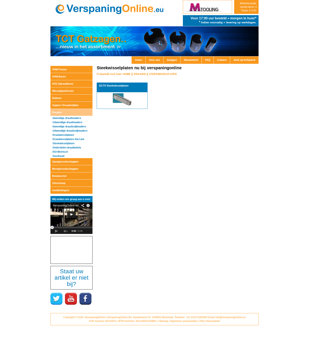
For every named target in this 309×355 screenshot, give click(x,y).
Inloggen (172, 60)
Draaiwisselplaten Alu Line (68, 139)
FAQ (207, 60)
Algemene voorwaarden (184, 321)
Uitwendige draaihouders (67, 122)
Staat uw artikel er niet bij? (71, 277)
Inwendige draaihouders (67, 118)
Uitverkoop (58, 183)
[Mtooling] (207, 12)
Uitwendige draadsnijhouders (70, 130)
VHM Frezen (59, 69)
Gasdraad (58, 156)
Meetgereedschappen (65, 168)
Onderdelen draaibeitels (67, 147)
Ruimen (56, 98)
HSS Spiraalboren (62, 83)
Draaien (57, 112)
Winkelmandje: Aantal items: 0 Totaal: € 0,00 (248, 7)
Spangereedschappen (65, 161)
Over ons (154, 60)
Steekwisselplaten (63, 143)
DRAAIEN (140, 74)
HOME (127, 74)
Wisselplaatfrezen (63, 90)
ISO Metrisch (60, 151)
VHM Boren (59, 76)
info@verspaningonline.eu (230, 317)
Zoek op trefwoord (244, 60)
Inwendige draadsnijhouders (69, 126)
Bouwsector (59, 176)
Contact (222, 60)
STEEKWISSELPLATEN (163, 74)
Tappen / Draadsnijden (65, 105)
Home (138, 60)
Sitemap (163, 321)
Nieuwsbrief (191, 60)
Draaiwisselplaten (63, 134)
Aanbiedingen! (60, 190)
